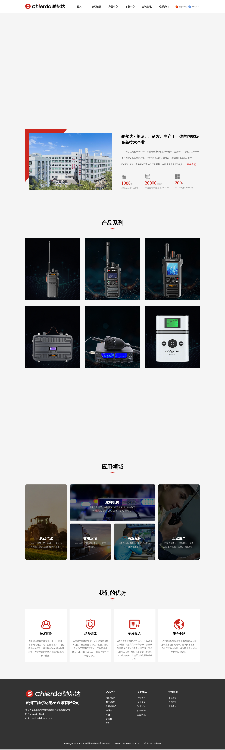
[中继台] (52, 337)
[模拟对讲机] (52, 269)
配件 (108, 723)
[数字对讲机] (112, 269)
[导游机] (172, 337)
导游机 (109, 719)
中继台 (109, 710)
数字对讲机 (111, 702)
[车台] (112, 337)
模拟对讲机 (111, 698)
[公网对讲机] (172, 269)
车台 (108, 715)
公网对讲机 (111, 706)
